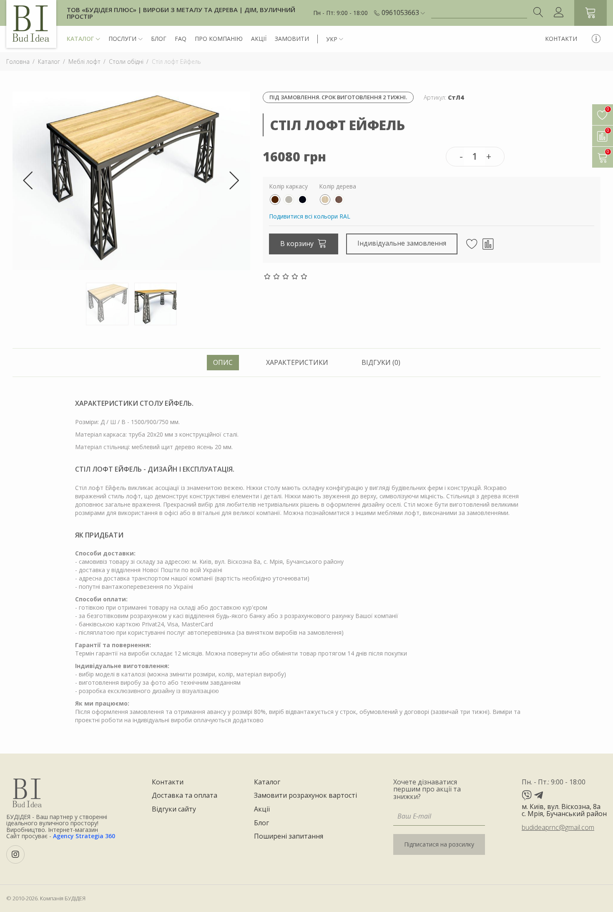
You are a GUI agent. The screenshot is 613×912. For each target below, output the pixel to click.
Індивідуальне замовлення (401, 243)
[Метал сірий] (289, 199)
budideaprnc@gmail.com (558, 827)
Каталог (80, 39)
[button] (403, 13)
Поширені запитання (288, 836)
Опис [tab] (223, 362)
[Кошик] (590, 13)
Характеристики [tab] (297, 362)
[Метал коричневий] (275, 199)
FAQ (180, 39)
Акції (258, 39)
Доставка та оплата (184, 795)
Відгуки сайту (174, 809)
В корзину (297, 243)
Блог (158, 39)
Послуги (122, 39)
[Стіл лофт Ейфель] (131, 180)
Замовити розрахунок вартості (305, 795)
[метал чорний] (302, 199)
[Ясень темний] (339, 199)
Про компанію (219, 39)
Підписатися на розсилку (439, 844)
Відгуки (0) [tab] (381, 362)
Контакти (561, 39)
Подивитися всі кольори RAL (309, 216)
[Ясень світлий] (325, 199)
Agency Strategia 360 (84, 836)
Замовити (292, 39)
